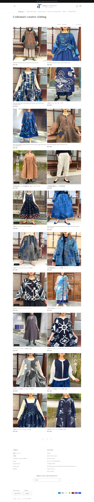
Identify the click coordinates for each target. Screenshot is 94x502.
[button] (14, 6)
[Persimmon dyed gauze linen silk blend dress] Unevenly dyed (26, 62)
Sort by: (59, 24)
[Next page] (51, 439)
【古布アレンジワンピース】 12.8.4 (55, 103)
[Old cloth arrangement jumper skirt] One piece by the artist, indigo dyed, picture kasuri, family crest (29, 145)
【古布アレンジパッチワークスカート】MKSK (22, 267)
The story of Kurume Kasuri (53, 461)
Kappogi (15, 468)
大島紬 (14, 455)
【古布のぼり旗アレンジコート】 (54, 308)
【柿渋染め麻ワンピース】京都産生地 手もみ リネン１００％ (26, 186)
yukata (14, 461)
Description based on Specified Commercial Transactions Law (61, 466)
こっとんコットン (19, 498)
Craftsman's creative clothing (20, 458)
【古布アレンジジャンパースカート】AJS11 (22, 429)
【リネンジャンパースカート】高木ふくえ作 (22, 348)
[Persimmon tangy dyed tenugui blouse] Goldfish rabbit (58, 62)
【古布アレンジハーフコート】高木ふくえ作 (56, 429)
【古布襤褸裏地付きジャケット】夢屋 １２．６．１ (58, 267)
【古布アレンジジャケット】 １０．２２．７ (22, 308)
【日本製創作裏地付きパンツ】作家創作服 (56, 186)
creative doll (16, 466)
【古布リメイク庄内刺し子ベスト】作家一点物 (57, 388)
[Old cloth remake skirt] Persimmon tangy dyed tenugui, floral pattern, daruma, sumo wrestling (63, 227)
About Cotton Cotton (52, 455)
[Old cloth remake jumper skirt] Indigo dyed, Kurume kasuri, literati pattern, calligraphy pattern (28, 104)
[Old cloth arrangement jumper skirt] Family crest (57, 144)
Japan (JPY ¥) (17, 493)
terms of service (51, 468)
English (27, 493)
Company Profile (51, 463)
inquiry (49, 453)
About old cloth (51, 458)
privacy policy (50, 471)
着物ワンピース (17, 453)
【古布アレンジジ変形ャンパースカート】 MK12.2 (23, 388)
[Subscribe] (59, 480)
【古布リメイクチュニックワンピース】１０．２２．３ (59, 348)
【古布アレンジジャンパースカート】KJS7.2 (22, 226)
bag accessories (16, 463)
